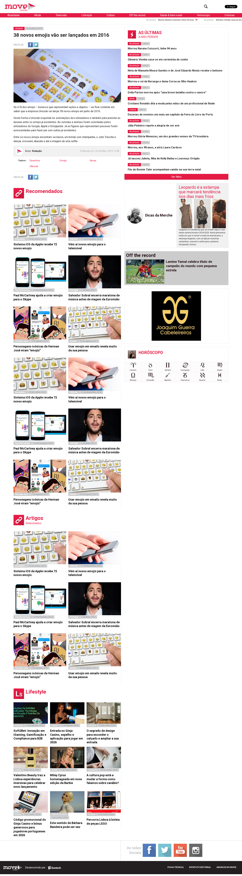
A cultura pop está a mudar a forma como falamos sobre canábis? (103, 779)
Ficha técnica (175, 867)
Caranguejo (185, 370)
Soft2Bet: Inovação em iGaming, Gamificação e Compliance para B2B (29, 734)
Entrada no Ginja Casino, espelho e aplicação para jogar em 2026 (66, 736)
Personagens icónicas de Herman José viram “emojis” (36, 348)
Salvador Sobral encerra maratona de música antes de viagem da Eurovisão (94, 297)
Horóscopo (203, 15)
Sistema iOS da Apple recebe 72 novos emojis (35, 246)
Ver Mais (176, 176)
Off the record (137, 15)
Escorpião (150, 380)
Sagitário (167, 380)
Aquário (202, 380)
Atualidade (13, 15)
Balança (133, 380)
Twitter (35, 44)
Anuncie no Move (226, 867)
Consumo (92, 770)
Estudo (73, 341)
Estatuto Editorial (200, 867)
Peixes (219, 380)
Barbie (54, 770)
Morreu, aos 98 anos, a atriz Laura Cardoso (155, 147)
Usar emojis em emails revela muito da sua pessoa (92, 348)
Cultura (111, 15)
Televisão (61, 15)
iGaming (19, 725)
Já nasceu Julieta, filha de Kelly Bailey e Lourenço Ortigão (164, 158)
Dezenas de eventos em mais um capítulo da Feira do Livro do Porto (170, 114)
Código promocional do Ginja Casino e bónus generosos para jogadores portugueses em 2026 (29, 827)
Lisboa (18, 770)
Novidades (20, 239)
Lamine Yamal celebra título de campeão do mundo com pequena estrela (191, 266)
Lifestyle (86, 15)
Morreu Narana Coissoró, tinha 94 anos (127, 20)
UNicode (34, 166)
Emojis (63, 160)
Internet (74, 239)
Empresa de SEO (54, 867)
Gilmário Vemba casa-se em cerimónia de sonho (188, 20)
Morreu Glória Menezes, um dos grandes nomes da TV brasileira (168, 136)
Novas (93, 160)
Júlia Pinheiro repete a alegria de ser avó (153, 125)
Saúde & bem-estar (171, 15)
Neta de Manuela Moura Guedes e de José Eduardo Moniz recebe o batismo (175, 70)
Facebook (30, 44)
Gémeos (168, 370)
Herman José (21, 341)
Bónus (18, 814)
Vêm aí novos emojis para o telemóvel (87, 246)
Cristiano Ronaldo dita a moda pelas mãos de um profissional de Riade (171, 103)
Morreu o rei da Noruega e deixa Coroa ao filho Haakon (162, 81)
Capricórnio (185, 380)
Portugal (74, 290)
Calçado (92, 725)
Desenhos (35, 160)
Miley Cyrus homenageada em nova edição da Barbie (66, 779)
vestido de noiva (59, 814)
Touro (150, 370)
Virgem (219, 370)
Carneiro (133, 370)
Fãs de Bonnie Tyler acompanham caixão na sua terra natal (164, 169)
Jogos (54, 725)
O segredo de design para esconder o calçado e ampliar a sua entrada (103, 736)
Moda (37, 15)
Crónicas (230, 15)
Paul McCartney (22, 290)
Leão (202, 370)
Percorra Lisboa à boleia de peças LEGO (103, 821)
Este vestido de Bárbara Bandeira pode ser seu (66, 824)
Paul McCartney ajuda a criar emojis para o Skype (38, 297)
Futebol (91, 814)
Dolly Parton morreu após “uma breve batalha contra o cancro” (167, 92)
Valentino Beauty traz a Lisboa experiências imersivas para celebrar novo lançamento (29, 780)
